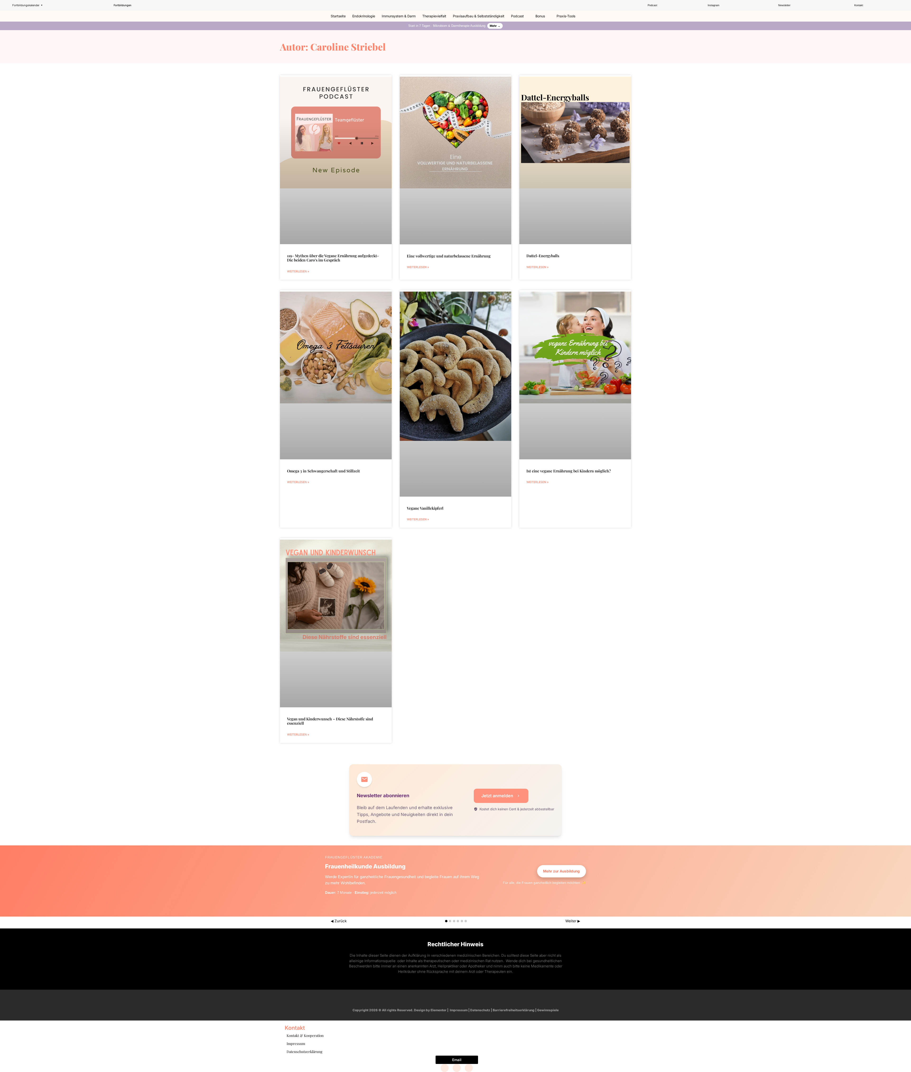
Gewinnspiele (548, 1010)
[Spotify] (469, 999)
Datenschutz (480, 1010)
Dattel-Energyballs (542, 255)
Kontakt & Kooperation (305, 1035)
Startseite (338, 16)
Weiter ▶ (572, 921)
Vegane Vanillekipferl (425, 508)
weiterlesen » (298, 271)
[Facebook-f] (442, 999)
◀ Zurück (339, 921)
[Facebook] (445, 1068)
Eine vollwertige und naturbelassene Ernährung (449, 255)
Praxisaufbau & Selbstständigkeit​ (478, 16)
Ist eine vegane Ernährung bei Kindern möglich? (568, 470)
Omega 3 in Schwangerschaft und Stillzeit (323, 470)
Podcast (517, 16)
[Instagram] (451, 999)
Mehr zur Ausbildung (561, 871)
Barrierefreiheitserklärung (514, 1010)
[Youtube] (460, 999)
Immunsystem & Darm (399, 16)
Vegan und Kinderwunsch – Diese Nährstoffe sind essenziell (330, 721)
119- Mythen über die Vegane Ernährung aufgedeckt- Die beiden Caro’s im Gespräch (333, 257)
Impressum (459, 1010)
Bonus (540, 16)
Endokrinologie (363, 16)
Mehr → (495, 26)
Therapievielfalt (434, 16)
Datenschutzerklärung (304, 1051)
